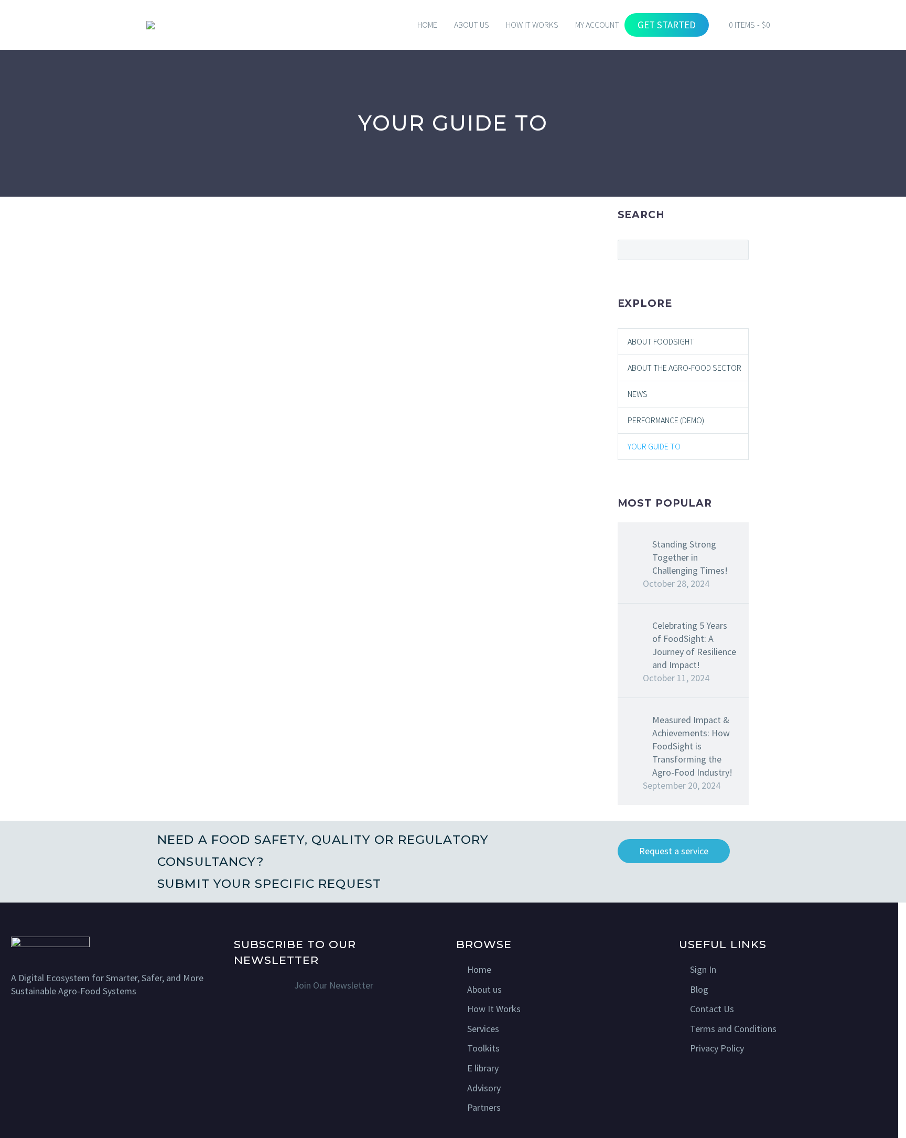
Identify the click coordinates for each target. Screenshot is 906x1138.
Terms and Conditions (733, 1029)
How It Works (494, 1009)
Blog (699, 989)
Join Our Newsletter (333, 985)
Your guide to (654, 446)
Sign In (703, 969)
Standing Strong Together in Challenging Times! (690, 557)
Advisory (484, 1088)
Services (483, 1029)
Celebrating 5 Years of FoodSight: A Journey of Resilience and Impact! (694, 645)
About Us (471, 24)
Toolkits (483, 1048)
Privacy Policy (717, 1048)
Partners (484, 1107)
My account (597, 24)
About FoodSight (661, 341)
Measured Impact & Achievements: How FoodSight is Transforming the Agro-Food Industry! (692, 746)
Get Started (667, 24)
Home (427, 24)
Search (737, 250)
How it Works (532, 24)
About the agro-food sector (684, 367)
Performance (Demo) (666, 420)
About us (484, 989)
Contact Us (712, 1009)
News (638, 394)
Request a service (673, 851)
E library (483, 1068)
